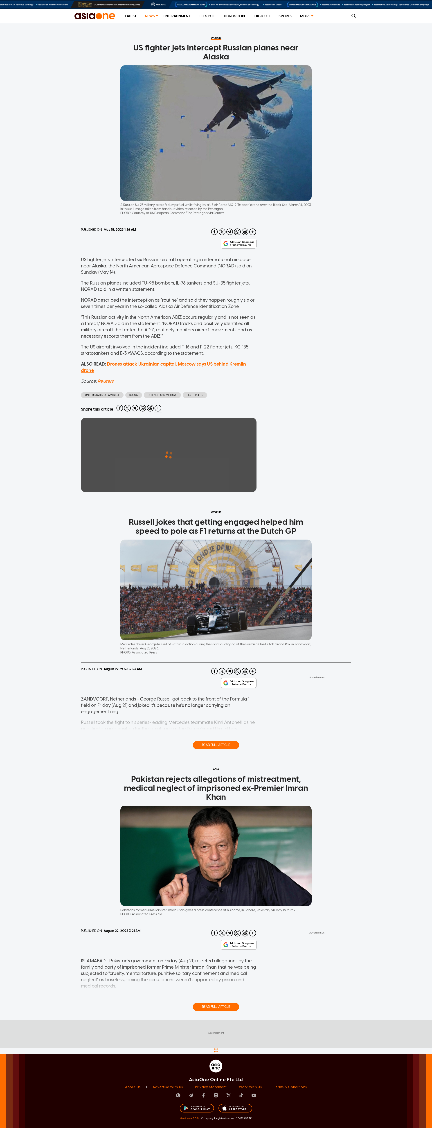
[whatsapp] (237, 231)
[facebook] (214, 231)
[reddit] (245, 231)
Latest (130, 16)
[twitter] (222, 231)
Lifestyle (207, 16)
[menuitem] (131, 16)
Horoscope (235, 16)
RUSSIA (133, 395)
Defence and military (162, 395)
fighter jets (195, 395)
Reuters (106, 381)
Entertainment (177, 16)
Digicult (262, 16)
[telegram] (230, 231)
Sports (285, 16)
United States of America (102, 395)
